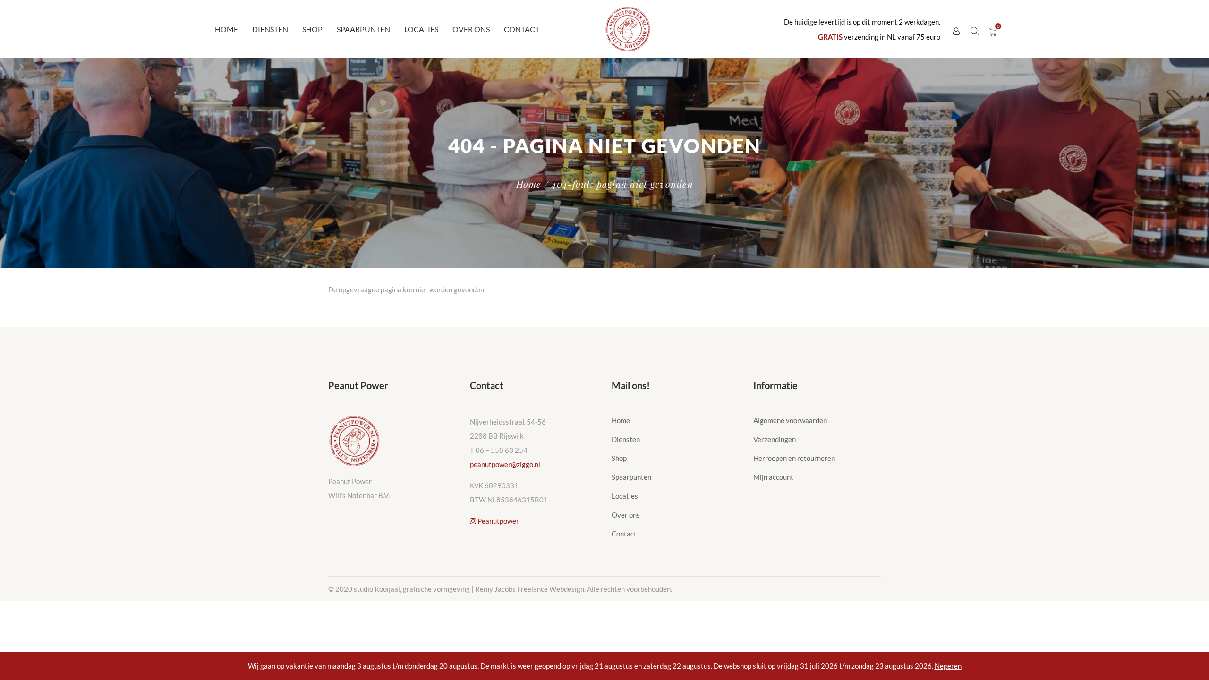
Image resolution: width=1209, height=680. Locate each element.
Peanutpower (497, 521)
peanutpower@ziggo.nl (505, 464)
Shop (312, 29)
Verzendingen (774, 439)
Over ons (471, 29)
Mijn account (773, 477)
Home (226, 29)
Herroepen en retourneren (794, 458)
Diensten (270, 29)
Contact (521, 29)
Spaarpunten (363, 29)
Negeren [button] (948, 666)
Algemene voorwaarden (790, 420)
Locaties (421, 29)
